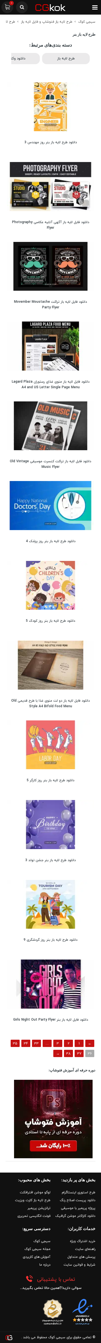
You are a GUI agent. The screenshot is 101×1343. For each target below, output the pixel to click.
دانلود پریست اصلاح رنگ (77, 1200)
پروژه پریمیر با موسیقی (78, 1208)
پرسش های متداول (81, 1257)
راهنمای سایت (85, 1249)
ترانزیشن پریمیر (38, 1208)
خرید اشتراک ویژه (82, 1241)
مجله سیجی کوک (37, 1249)
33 (36, 1043)
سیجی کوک (86, 22)
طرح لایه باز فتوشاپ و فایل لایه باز (46, 22)
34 (26, 1043)
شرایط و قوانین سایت (79, 1265)
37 (79, 1053)
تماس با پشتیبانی (56, 1279)
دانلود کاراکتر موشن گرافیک (75, 1216)
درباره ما (44, 1265)
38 (68, 1053)
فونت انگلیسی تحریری (33, 1216)
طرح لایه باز (66, 58)
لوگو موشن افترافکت (35, 1192)
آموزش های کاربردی (36, 1257)
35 (15, 1043)
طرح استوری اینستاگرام (78, 1192)
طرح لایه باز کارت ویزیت (32, 1200)
